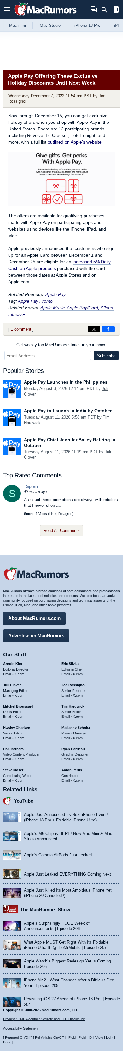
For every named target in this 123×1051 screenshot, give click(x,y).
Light (109, 1037)
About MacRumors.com (34, 618)
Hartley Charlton (16, 727)
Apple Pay (55, 294)
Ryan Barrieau (73, 749)
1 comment (21, 329)
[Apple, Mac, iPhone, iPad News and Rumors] (45, 16)
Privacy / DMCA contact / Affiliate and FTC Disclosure (44, 1019)
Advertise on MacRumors (36, 635)
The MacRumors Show (45, 909)
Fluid (72, 1037)
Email (7, 674)
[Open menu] (7, 9)
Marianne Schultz (76, 727)
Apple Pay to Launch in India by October (68, 410)
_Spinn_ (32, 486)
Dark (7, 1042)
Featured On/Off (17, 1037)
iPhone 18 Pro (87, 25)
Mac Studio (50, 25)
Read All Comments (62, 530)
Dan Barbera (13, 749)
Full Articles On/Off (49, 1037)
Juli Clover (12, 685)
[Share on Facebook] (108, 329)
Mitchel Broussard (18, 706)
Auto (99, 1037)
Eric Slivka (70, 663)
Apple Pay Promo (35, 301)
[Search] (106, 9)
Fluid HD (85, 1037)
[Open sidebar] (116, 10)
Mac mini (17, 25)
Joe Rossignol (73, 685)
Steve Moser (13, 770)
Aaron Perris (72, 770)
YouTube (23, 800)
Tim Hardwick (73, 706)
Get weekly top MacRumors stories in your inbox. (61, 344)
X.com (19, 674)
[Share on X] (94, 329)
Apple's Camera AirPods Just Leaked (58, 855)
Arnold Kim (12, 663)
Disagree (65, 514)
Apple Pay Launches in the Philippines (66, 382)
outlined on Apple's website (75, 142)
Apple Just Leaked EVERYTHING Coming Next (67, 874)
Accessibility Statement (20, 1028)
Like (52, 514)
